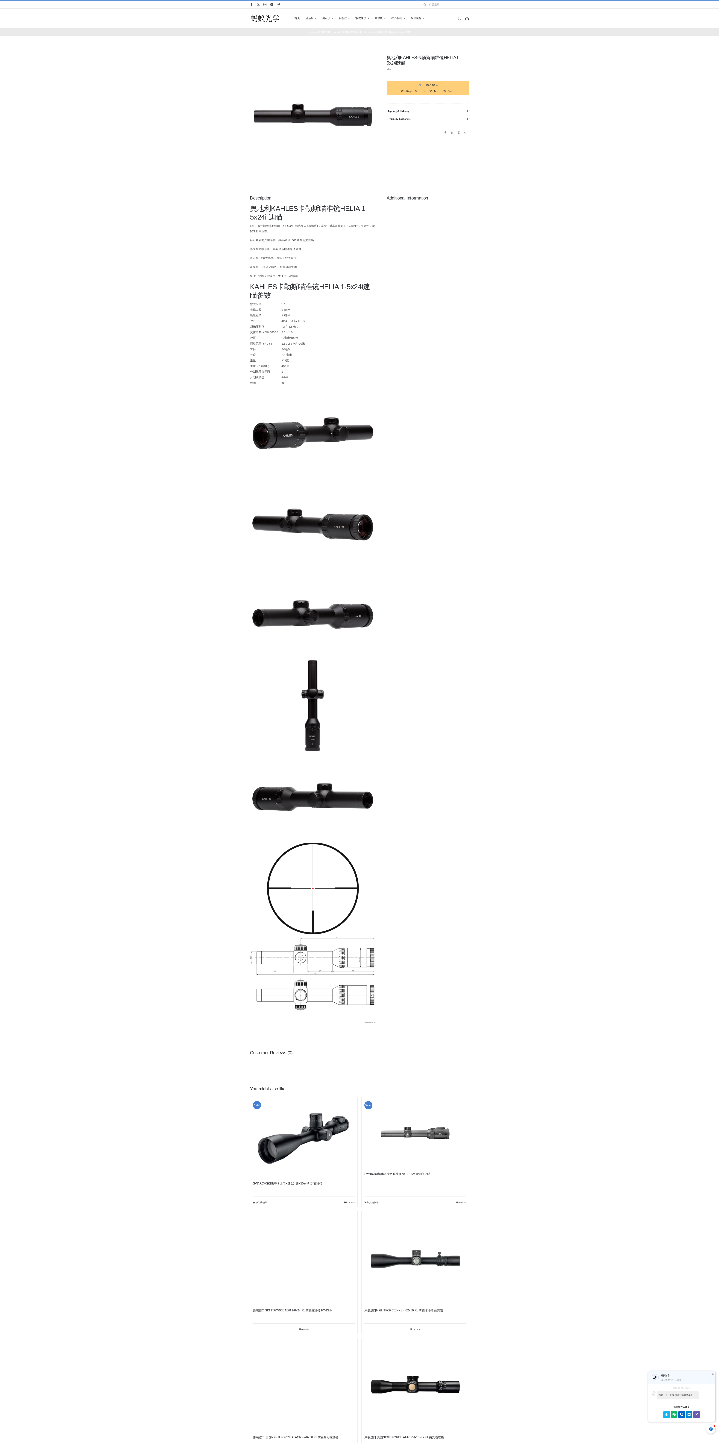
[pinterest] (278, 4)
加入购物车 (261, 1202)
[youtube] (271, 4)
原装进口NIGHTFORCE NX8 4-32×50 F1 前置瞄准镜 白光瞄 (403, 1310)
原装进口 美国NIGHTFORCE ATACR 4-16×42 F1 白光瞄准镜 (404, 1437)
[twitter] (258, 4)
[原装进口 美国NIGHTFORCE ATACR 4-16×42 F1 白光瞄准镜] (415, 1385)
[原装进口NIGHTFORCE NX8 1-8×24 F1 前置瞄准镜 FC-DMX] (303, 1258)
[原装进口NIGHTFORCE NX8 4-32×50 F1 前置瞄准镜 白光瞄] (415, 1258)
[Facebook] (445, 133)
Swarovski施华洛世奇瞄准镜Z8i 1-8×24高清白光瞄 (397, 1174)
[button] (428, 111)
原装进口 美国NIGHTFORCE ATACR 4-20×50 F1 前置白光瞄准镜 (295, 1437)
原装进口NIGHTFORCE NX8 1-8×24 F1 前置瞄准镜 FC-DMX (293, 1310)
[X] (452, 133)
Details (351, 1202)
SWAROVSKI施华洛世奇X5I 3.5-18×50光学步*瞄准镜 (287, 1183)
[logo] (265, 14)
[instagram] (264, 4)
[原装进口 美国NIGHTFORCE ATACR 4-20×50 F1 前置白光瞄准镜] (303, 1385)
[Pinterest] (459, 133)
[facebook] (251, 4)
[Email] (465, 133)
